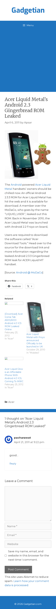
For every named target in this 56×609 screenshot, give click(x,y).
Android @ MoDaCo (29, 272)
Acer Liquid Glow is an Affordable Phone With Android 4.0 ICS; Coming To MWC (14, 375)
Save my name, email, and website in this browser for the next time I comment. (28, 555)
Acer (11, 401)
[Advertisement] (28, 59)
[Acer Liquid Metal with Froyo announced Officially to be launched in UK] (35, 317)
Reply (12, 463)
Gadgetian (28, 10)
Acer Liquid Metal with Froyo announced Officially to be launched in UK (35, 340)
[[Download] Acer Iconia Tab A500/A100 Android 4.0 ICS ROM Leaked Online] (14, 307)
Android (16, 184)
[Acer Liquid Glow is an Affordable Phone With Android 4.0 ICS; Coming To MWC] (14, 362)
